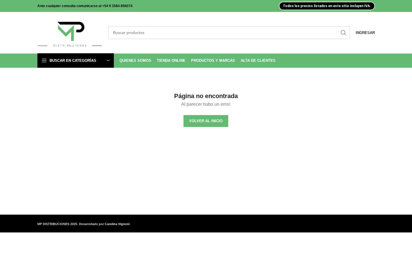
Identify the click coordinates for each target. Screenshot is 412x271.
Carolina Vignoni (117, 224)
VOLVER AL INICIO (206, 121)
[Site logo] (70, 32)
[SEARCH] (343, 32)
